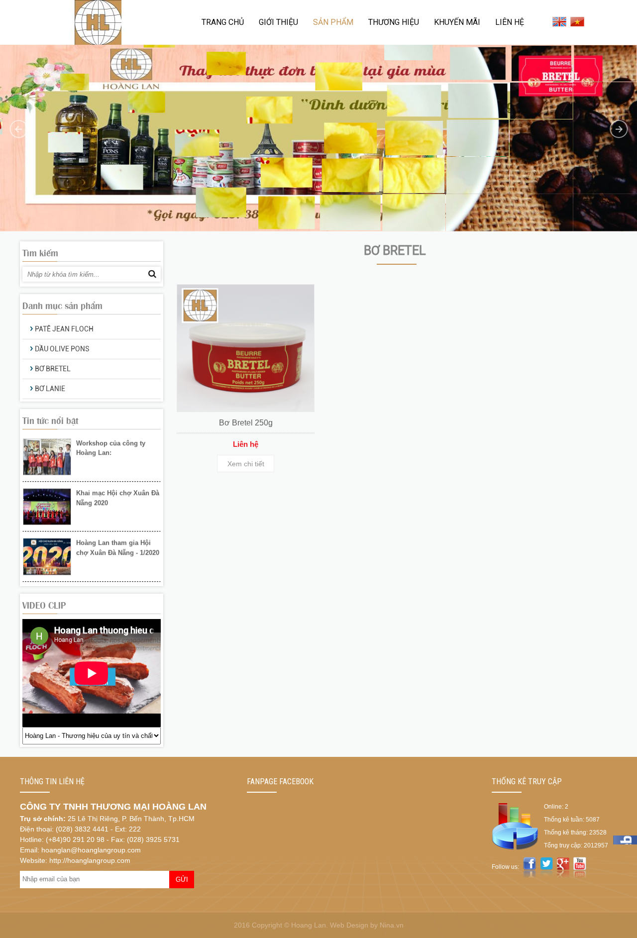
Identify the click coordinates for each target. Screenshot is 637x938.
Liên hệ (509, 22)
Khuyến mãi (457, 22)
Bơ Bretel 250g (246, 422)
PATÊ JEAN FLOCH (64, 329)
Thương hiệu (393, 22)
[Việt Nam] (576, 21)
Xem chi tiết (245, 464)
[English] (558, 21)
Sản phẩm (333, 22)
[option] (91, 457)
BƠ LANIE (50, 389)
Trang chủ (223, 22)
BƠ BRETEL (53, 369)
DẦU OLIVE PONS (62, 349)
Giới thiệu (278, 22)
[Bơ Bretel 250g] (245, 348)
